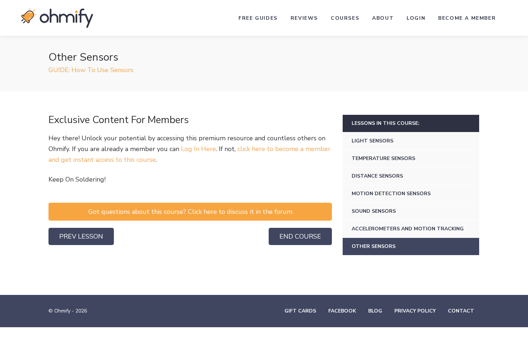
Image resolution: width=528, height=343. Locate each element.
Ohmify (57, 18)
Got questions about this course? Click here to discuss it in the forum (190, 211)
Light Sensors (372, 140)
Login (416, 18)
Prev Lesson (81, 236)
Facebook (342, 310)
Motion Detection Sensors (391, 193)
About (383, 18)
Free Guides (258, 18)
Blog (375, 310)
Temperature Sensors (383, 158)
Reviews (304, 18)
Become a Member (467, 18)
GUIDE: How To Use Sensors (90, 70)
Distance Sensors (377, 176)
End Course (300, 236)
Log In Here (198, 149)
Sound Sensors (374, 211)
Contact (461, 310)
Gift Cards (300, 310)
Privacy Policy (415, 310)
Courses (345, 18)
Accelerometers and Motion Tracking (408, 228)
